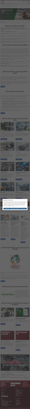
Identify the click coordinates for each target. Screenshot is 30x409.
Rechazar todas (7, 208)
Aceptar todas (23, 208)
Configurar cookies (15, 208)
